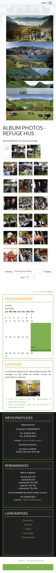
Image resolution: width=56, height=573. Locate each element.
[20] (41, 255)
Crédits (28, 529)
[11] (41, 203)
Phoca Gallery (47, 292)
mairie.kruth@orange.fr (32, 440)
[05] (41, 168)
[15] (10, 237)
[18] (10, 255)
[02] (34, 151)
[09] (10, 203)
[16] (25, 237)
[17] (41, 237)
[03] (10, 168)
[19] (25, 255)
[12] (10, 220)
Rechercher (28, 520)
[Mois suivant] (11, 306)
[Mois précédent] (7, 306)
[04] (25, 168)
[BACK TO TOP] (28, 567)
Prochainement (28, 537)
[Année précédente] (6, 306)
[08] (41, 186)
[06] (10, 186)
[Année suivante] (9, 306)
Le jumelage (28, 533)
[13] (25, 220)
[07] (25, 186)
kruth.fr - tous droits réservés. (31, 561)
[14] (41, 220)
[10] (25, 203)
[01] (18, 151)
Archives (28, 525)
